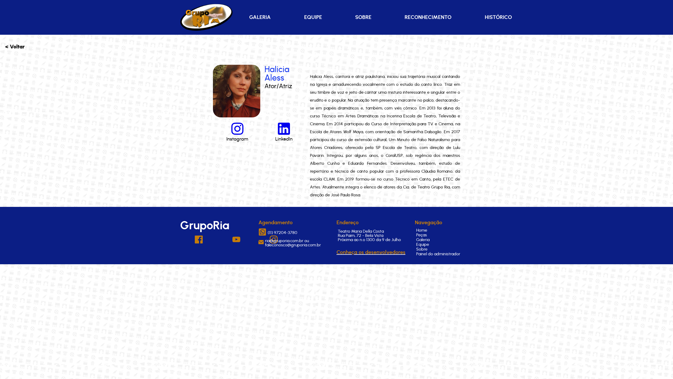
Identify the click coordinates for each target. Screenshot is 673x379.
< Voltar (15, 46)
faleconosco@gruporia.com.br (293, 245)
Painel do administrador (438, 254)
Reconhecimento (428, 17)
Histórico (498, 17)
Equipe (313, 17)
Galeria (260, 17)
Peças (421, 235)
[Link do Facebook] (198, 242)
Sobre (363, 17)
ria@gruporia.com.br (284, 241)
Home (421, 230)
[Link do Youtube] (236, 240)
